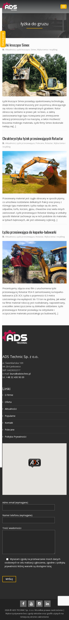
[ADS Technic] (9, 7)
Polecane (40, 143)
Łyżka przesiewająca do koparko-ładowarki (29, 232)
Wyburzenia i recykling (47, 49)
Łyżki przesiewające (26, 143)
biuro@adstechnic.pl (20, 373)
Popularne (10, 415)
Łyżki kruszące (23, 49)
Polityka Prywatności (15, 436)
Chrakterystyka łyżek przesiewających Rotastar (32, 138)
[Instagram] (39, 604)
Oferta (8, 401)
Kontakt (9, 422)
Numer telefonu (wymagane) (17, 515)
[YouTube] (31, 604)
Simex (33, 49)
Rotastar (49, 143)
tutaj (49, 566)
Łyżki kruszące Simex (15, 44)
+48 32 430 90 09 (15, 377)
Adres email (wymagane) (15, 502)
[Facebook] (23, 604)
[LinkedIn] (47, 604)
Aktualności (10, 49)
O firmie (9, 394)
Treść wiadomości (11, 528)
